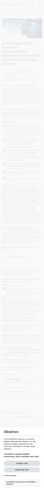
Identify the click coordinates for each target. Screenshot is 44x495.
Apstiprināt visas (22, 470)
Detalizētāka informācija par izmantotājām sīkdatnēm (20, 483)
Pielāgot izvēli (22, 463)
